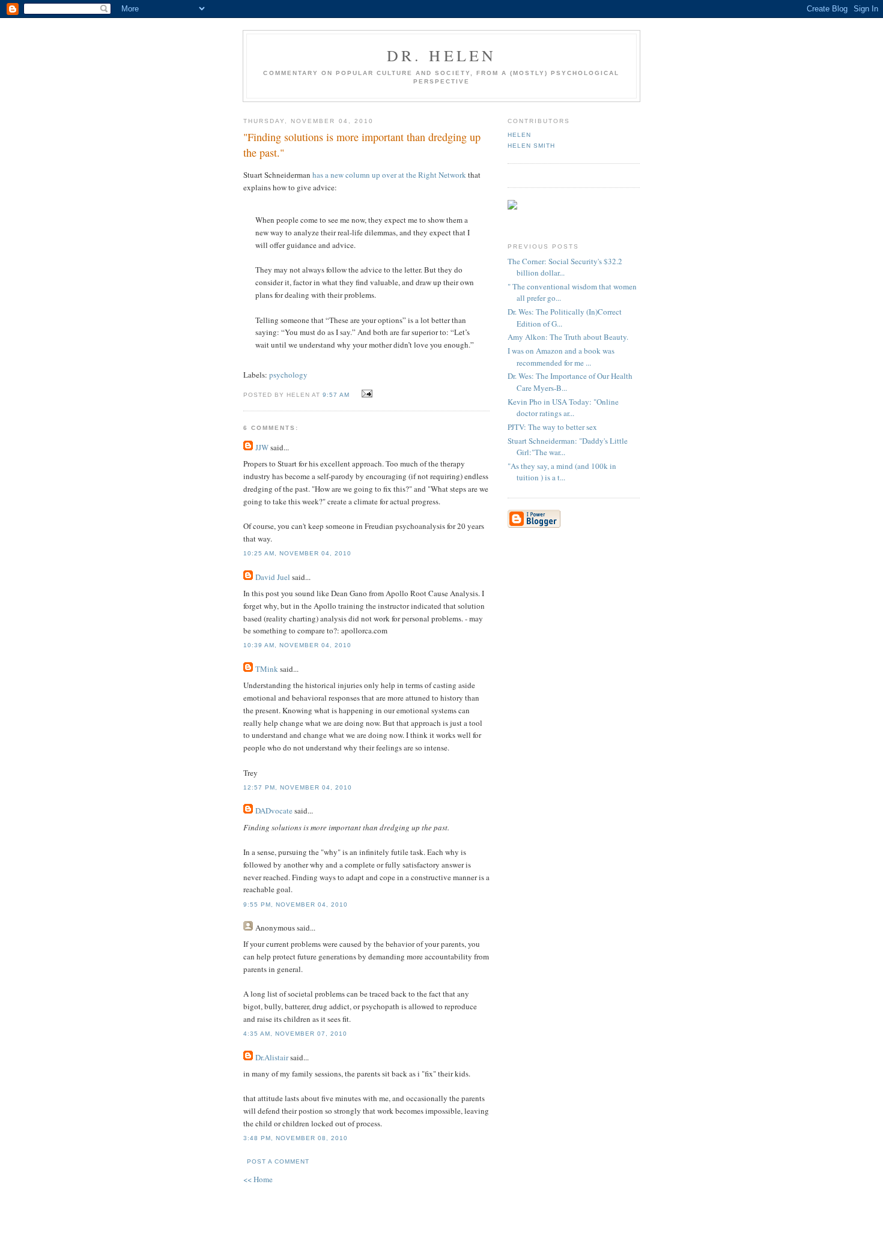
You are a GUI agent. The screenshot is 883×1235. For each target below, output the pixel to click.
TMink (266, 668)
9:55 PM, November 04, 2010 (295, 904)
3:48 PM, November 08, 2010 (295, 1138)
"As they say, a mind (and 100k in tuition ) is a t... (562, 471)
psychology (288, 374)
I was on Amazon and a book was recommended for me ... (561, 356)
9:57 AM (336, 394)
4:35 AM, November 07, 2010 (295, 1033)
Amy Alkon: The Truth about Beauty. (568, 336)
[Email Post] (365, 393)
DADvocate (274, 810)
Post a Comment (278, 1161)
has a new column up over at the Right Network (389, 174)
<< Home (258, 1179)
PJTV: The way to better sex (552, 426)
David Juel (272, 577)
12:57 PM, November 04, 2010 (297, 787)
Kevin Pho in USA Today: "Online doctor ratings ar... (563, 407)
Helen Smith (531, 145)
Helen (519, 134)
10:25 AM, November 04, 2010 (297, 553)
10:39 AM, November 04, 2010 (297, 645)
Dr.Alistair (271, 1057)
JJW (262, 447)
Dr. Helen (442, 55)
